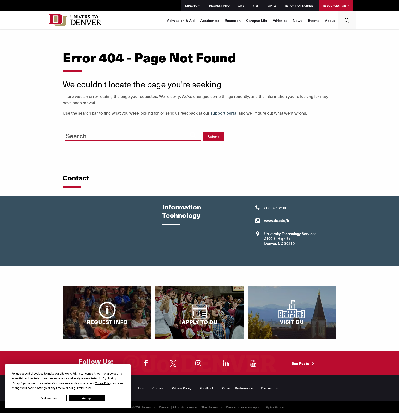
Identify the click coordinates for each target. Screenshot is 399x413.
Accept (87, 398)
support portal (224, 113)
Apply (272, 5)
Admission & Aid (181, 20)
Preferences (48, 398)
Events (313, 20)
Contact (157, 388)
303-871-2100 (275, 207)
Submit (213, 136)
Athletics (280, 20)
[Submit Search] (193, 135)
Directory (193, 5)
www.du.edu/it (276, 220)
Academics (209, 20)
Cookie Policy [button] (103, 383)
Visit (256, 5)
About (330, 20)
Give (241, 5)
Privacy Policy (181, 388)
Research (233, 20)
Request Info (219, 5)
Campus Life (256, 20)
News (297, 20)
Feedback (207, 388)
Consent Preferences (237, 388)
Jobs (141, 388)
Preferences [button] (84, 388)
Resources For (334, 5)
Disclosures (269, 388)
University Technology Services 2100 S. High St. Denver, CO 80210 (290, 238)
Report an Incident (300, 5)
